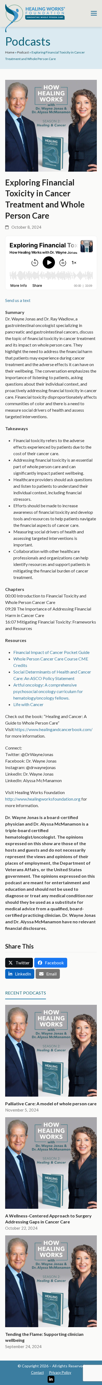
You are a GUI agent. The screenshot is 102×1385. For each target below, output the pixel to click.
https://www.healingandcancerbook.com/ (53, 729)
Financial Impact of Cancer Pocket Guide (51, 652)
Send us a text (17, 300)
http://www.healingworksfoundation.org (43, 798)
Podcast (23, 52)
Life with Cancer (28, 704)
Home (9, 52)
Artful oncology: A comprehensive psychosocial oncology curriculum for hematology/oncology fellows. (48, 691)
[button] (94, 13)
